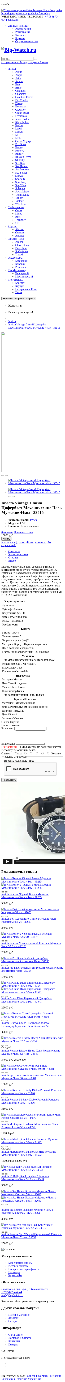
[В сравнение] (6, 475)
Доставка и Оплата (19, 1337)
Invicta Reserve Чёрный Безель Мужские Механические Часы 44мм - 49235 (25, 896)
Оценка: (6, 753)
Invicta (12, 321)
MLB (18, 134)
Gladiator (20, 109)
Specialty (20, 178)
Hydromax (21, 115)
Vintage (19, 200)
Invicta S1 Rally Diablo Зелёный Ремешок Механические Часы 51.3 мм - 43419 (25, 1178)
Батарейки (21, 260)
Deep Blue (21, 248)
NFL (18, 137)
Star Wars (20, 185)
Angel (18, 74)
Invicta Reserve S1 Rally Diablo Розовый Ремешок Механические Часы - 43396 (30, 1101)
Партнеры (14, 1272)
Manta (18, 213)
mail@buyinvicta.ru (12, 1295)
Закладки (20, 35)
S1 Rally (20, 160)
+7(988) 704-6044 (11, 1292)
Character (20, 93)
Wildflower (21, 204)
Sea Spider (21, 172)
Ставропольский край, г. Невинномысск (24, 1289)
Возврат (13, 1344)
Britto (18, 87)
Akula (18, 71)
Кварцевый (22, 273)
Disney (19, 103)
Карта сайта (15, 1275)
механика (40, 542)
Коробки (20, 263)
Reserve (19, 150)
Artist (18, 78)
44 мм (30, 542)
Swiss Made (22, 191)
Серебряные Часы (37, 1375)
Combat (19, 232)
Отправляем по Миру (14, 62)
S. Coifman (21, 251)
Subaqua (20, 188)
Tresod (19, 254)
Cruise (18, 210)
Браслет (19, 282)
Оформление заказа (26, 41)
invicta (5, 542)
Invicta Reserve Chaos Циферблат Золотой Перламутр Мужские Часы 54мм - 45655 (25, 1024)
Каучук (19, 285)
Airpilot (19, 235)
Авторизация (23, 28)
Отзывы (13, 557)
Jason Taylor (22, 119)
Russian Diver (23, 156)
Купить (6, 538)
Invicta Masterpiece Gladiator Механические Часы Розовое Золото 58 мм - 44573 (29, 1126)
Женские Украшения (29, 1378)
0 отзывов (7, 532)
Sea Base (20, 163)
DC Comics (21, 100)
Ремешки (20, 267)
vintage (14, 542)
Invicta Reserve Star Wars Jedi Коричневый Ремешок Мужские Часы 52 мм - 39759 (31, 1236)
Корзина (20, 38)
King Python (22, 122)
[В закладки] (2, 475)
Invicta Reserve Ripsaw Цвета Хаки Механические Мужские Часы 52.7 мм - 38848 (30, 1052)
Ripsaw (19, 153)
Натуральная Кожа (26, 289)
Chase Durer (22, 245)
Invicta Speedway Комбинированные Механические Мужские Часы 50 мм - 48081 (31, 1077)
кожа (22, 542)
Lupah (18, 128)
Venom (19, 197)
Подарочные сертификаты (24, 1269)
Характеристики (18, 554)
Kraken (19, 125)
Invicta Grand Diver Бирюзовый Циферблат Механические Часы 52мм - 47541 (26, 1000)
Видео (12, 560)
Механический (24, 276)
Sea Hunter (21, 166)
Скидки (13, 1321)
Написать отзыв (23, 532)
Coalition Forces (24, 97)
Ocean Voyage (23, 141)
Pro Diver (20, 144)
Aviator (19, 81)
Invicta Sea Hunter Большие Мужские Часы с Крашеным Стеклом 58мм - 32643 (27, 1211)
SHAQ (19, 175)
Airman (19, 229)
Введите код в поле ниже (19, 760)
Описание (14, 551)
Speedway (21, 182)
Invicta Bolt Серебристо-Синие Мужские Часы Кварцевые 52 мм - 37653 (28, 920)
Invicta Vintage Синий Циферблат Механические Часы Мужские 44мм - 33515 (34, 326)
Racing (19, 147)
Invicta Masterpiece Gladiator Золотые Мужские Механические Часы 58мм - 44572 (28, 1153)
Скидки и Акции (38, 62)
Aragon (19, 241)
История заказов (18, 1265)
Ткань (18, 292)
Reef (17, 216)
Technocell (21, 219)
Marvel (19, 131)
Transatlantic (22, 194)
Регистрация (22, 31)
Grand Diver (22, 112)
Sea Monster (22, 169)
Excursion (20, 106)
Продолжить (9, 780)
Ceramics (20, 90)
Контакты (14, 1340)
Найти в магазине (18, 1314)
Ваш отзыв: (8, 743)
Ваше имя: (7, 728)
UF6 (17, 222)
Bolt (17, 84)
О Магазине (15, 1334)
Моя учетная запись (20, 1262)
